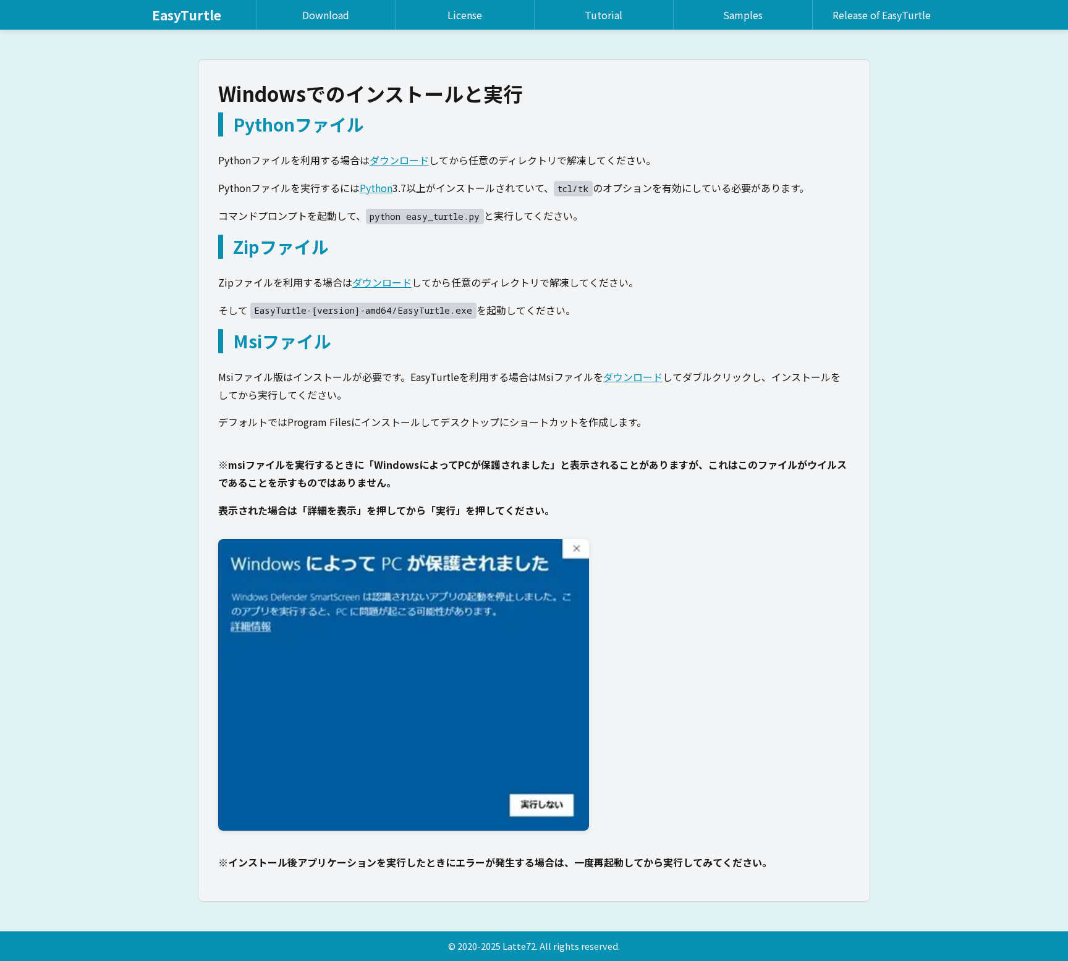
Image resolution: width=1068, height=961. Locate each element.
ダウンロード (399, 160)
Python (376, 187)
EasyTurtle (186, 15)
